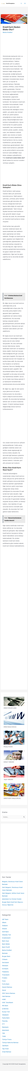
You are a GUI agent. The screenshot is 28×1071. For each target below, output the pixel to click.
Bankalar (5, 953)
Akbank (4, 928)
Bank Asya (5, 941)
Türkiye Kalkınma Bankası (10, 1042)
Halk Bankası (6, 996)
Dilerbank (5, 965)
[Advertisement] (14, 10)
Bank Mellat (6, 944)
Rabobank (5, 1027)
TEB (3, 1033)
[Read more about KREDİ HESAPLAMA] (14, 701)
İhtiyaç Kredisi (8, 746)
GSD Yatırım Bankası (8, 993)
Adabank (5, 925)
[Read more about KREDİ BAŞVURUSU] (14, 718)
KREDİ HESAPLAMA (10, 708)
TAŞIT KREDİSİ (8, 779)
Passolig (4, 1021)
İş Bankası (5, 1009)
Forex (4, 981)
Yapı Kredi (5, 1049)
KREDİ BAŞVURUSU (10, 727)
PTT (3, 1024)
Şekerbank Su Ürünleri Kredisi (11, 899)
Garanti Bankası (7, 987)
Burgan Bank (6, 956)
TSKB (4, 1036)
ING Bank (5, 1005)
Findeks (4, 978)
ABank (4, 922)
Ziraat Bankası (6, 1052)
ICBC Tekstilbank (7, 1002)
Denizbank (5, 962)
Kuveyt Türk (6, 1012)
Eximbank (5, 968)
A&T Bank (5, 919)
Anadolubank (6, 938)
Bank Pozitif (6, 947)
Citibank (4, 959)
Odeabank (5, 1015)
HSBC (4, 999)
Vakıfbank (5, 1045)
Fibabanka (5, 972)
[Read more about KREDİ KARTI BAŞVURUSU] (14, 789)
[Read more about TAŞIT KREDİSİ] (14, 771)
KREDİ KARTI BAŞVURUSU (12, 798)
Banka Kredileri (7, 32)
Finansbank (5, 975)
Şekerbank (5, 1030)
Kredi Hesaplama (10, 3)
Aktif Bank (5, 932)
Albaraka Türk (6, 935)
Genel (4, 990)
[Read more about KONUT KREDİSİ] (14, 755)
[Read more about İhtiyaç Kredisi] (14, 737)
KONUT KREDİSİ (9, 762)
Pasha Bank (6, 1018)
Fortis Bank (5, 984)
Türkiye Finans (6, 1039)
